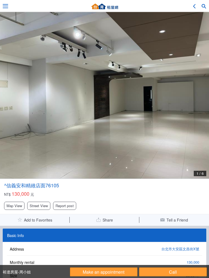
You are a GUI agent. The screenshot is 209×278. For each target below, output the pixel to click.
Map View (14, 205)
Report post (65, 205)
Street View (39, 205)
